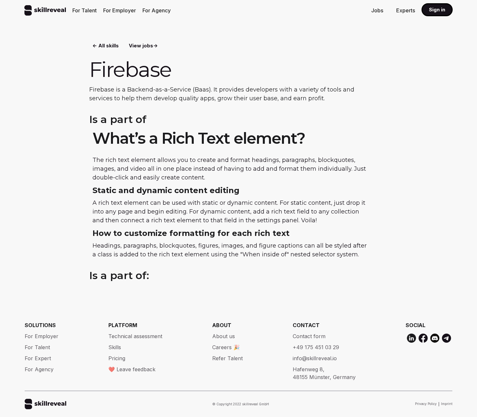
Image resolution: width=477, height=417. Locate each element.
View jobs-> (143, 46)
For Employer (119, 10)
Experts (405, 10)
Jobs (377, 10)
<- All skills (105, 46)
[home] (45, 10)
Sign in (437, 9)
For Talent (84, 10)
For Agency (156, 10)
